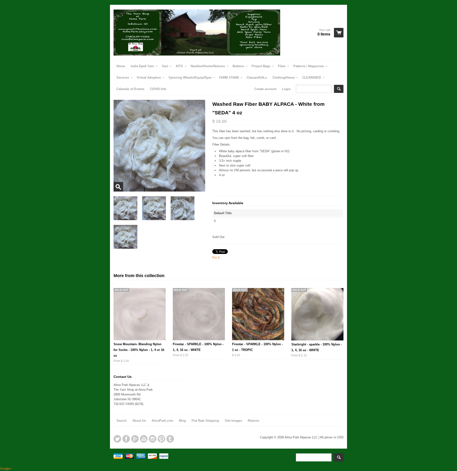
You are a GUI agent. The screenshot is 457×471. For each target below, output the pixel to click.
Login (286, 89)
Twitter (117, 439)
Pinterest (161, 439)
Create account (265, 89)
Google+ (135, 439)
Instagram (152, 439)
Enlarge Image (118, 187)
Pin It (216, 257)
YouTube (144, 439)
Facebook (126, 439)
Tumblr (170, 439)
